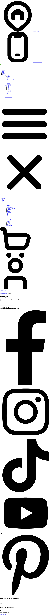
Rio (10, 90)
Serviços (8, 76)
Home (3, 70)
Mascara (8, 83)
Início (1, 293)
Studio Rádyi (4, 293)
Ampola (8, 77)
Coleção (8, 89)
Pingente (8, 93)
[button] (24, 148)
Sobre (3, 72)
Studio (3, 73)
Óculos (8, 92)
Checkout (6, 614)
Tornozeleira (9, 95)
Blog (3, 71)
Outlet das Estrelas (8, 97)
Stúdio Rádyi (7, 75)
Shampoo (9, 84)
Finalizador (9, 80)
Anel (8, 86)
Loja (3, 74)
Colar (8, 88)
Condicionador (10, 78)
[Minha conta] (15, 288)
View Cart (2, 614)
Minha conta (3, 291)
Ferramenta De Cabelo (11, 79)
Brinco (8, 87)
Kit (7, 81)
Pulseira (8, 94)
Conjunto (9, 91)
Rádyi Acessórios (8, 85)
